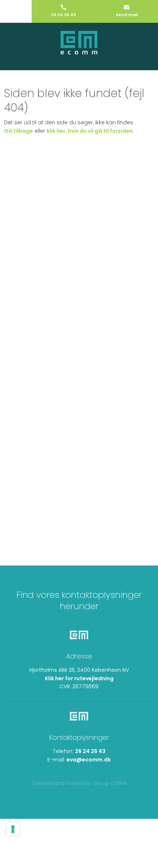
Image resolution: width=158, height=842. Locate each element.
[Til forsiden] (79, 43)
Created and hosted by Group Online (79, 783)
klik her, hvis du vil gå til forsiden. (90, 131)
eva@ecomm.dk (89, 759)
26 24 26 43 (90, 751)
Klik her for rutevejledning (79, 678)
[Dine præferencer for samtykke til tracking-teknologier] (13, 829)
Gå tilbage (18, 131)
